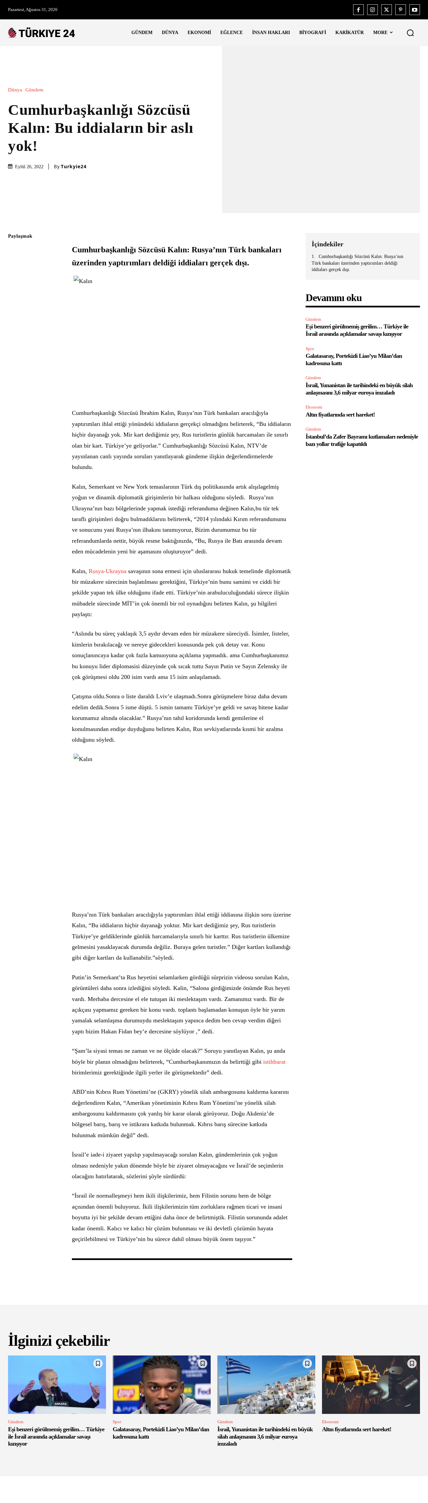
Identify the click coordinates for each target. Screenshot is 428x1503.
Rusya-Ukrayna (107, 571)
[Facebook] (358, 9)
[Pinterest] (400, 9)
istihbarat (274, 1061)
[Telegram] (14, 330)
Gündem (34, 89)
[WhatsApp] (14, 299)
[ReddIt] (14, 315)
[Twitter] (386, 9)
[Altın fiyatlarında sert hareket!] (371, 1384)
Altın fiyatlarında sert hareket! (340, 414)
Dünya (15, 89)
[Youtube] (414, 9)
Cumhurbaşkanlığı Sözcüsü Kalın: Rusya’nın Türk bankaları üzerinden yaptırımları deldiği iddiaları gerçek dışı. (357, 263)
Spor (310, 348)
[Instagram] (372, 9)
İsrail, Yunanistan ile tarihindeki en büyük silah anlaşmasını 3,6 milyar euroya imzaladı (265, 1436)
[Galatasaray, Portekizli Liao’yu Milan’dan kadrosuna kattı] (162, 1384)
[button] (410, 32)
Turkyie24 (74, 167)
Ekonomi (314, 407)
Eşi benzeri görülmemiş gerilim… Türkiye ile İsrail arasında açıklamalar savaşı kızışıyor (357, 330)
